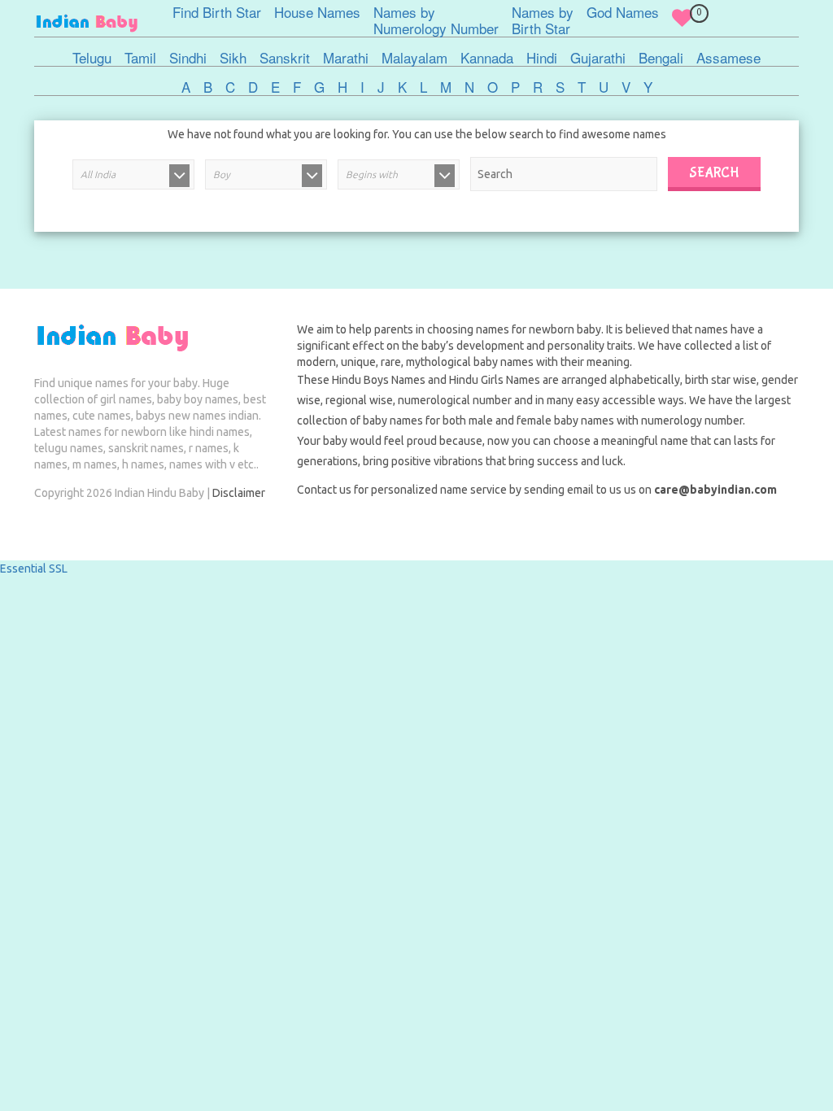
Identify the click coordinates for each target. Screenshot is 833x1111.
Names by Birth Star (543, 20)
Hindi (541, 58)
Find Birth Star (216, 12)
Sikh (233, 58)
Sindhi (188, 58)
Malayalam (414, 58)
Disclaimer (238, 492)
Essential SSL (34, 568)
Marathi (346, 58)
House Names (317, 12)
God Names (623, 12)
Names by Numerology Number (436, 20)
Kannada (486, 58)
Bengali (661, 58)
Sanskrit (284, 58)
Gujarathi (598, 58)
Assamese (728, 58)
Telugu (91, 58)
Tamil (140, 58)
